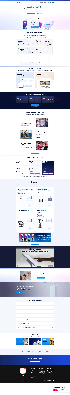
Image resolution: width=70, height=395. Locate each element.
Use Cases (41, 368)
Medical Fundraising (41, 370)
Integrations (49, 368)
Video (38, 336)
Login (48, 2)
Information (33, 368)
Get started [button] (31, 13)
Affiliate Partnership (33, 376)
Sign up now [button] (52, 2)
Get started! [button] (19, 292)
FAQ (31, 373)
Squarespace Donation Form (50, 370)
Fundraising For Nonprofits (42, 371)
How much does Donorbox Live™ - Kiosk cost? (23, 311)
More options (66, 390)
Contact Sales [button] (35, 244)
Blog (31, 336)
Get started (22, 173)
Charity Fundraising (41, 373)
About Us (32, 370)
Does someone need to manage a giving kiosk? (23, 315)
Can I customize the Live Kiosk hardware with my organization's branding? (26, 327)
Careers (32, 372)
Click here (39, 176)
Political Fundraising (41, 369)
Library (32, 377)
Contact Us (32, 369)
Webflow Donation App (50, 373)
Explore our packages (39, 13)
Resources (41, 2)
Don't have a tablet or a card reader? (35, 106)
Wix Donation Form (49, 371)
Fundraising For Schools (42, 372)
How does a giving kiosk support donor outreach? (23, 323)
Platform (35, 2)
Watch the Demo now (42, 0)
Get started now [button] (35, 361)
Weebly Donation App (49, 372)
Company (45, 2)
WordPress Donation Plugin (50, 369)
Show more (62, 389)
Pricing (38, 2)
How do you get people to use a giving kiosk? (23, 319)
